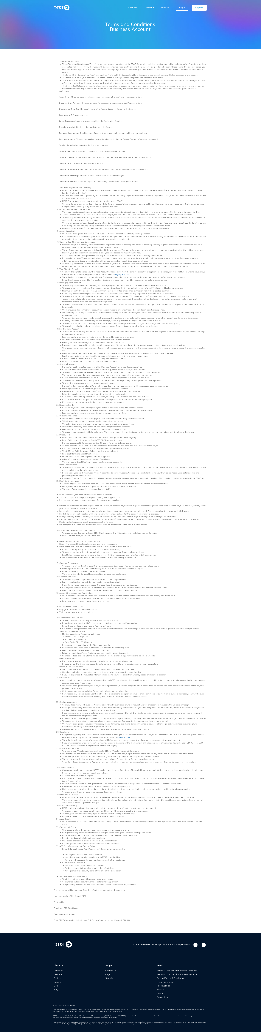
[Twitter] (110, 983)
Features (132, 7)
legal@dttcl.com (122, 274)
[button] (182, 8)
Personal (149, 7)
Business (164, 7)
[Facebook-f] (106, 983)
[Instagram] (113, 983)
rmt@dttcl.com (123, 737)
